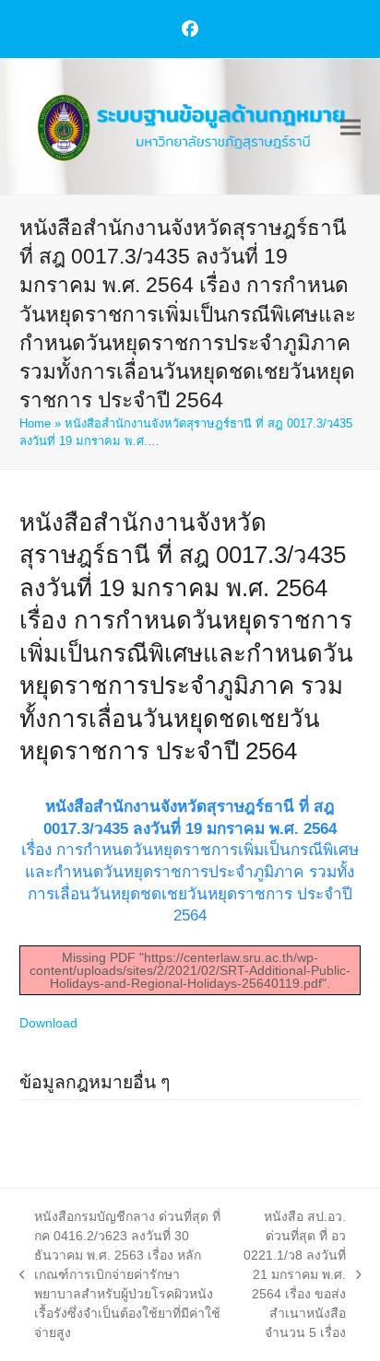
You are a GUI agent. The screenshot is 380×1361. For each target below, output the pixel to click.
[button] (350, 127)
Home (35, 423)
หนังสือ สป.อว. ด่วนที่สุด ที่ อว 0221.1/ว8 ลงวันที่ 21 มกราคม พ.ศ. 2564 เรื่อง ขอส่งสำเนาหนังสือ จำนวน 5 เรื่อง (293, 1274)
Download (48, 1022)
